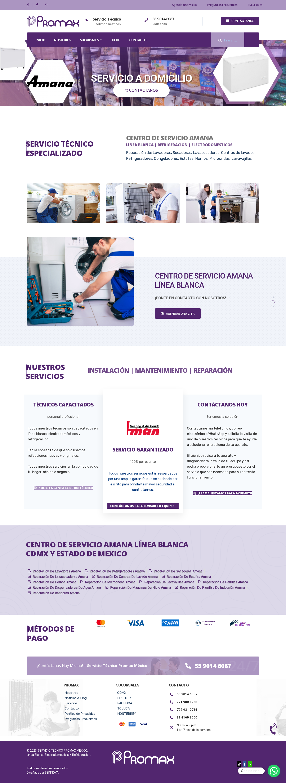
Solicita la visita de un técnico (66, 488)
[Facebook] (37, 5)
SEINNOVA (52, 772)
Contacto (137, 40)
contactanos (143, 90)
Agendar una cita (180, 314)
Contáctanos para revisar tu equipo (142, 506)
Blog (116, 40)
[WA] (46, 5)
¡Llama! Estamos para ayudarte (225, 493)
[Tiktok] (28, 5)
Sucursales (89, 40)
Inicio (40, 40)
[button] (253, 40)
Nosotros (62, 40)
